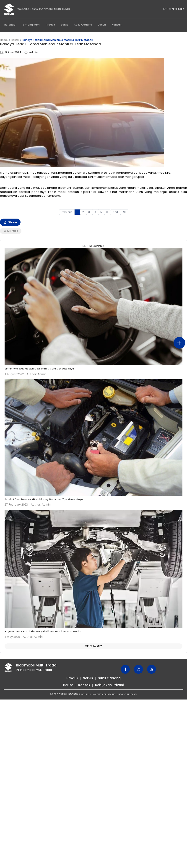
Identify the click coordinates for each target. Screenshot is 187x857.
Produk (50, 24)
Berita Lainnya (93, 646)
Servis (64, 24)
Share (12, 222)
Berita (102, 24)
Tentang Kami (30, 24)
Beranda (10, 24)
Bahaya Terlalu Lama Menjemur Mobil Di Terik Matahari (58, 40)
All (124, 212)
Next (115, 212)
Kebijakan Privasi (109, 685)
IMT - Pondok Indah (173, 8)
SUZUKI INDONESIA (69, 694)
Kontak (116, 24)
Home (4, 40)
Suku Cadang (83, 24)
